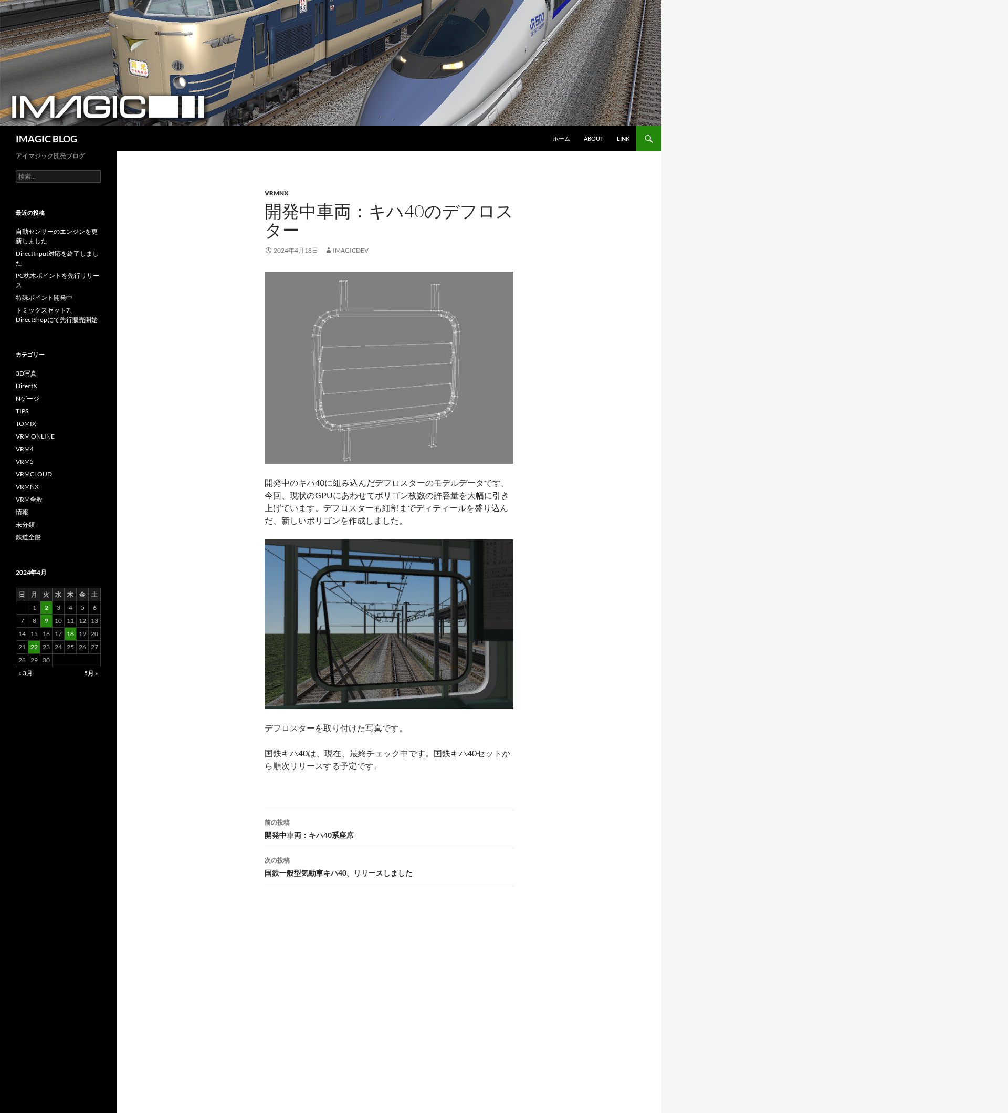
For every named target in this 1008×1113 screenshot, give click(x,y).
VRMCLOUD (34, 474)
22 (34, 647)
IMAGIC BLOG (46, 138)
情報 (22, 512)
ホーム (561, 138)
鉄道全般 (28, 537)
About (593, 138)
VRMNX (277, 193)
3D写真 (26, 373)
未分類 (25, 524)
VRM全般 (29, 499)
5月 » (91, 673)
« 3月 (25, 673)
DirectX (26, 386)
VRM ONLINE (35, 436)
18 (70, 634)
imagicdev (351, 250)
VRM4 (25, 449)
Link (623, 138)
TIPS (22, 411)
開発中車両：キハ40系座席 (309, 828)
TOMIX (26, 424)
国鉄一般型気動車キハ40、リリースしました (339, 866)
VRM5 (25, 461)
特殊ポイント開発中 (44, 297)
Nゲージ (27, 398)
